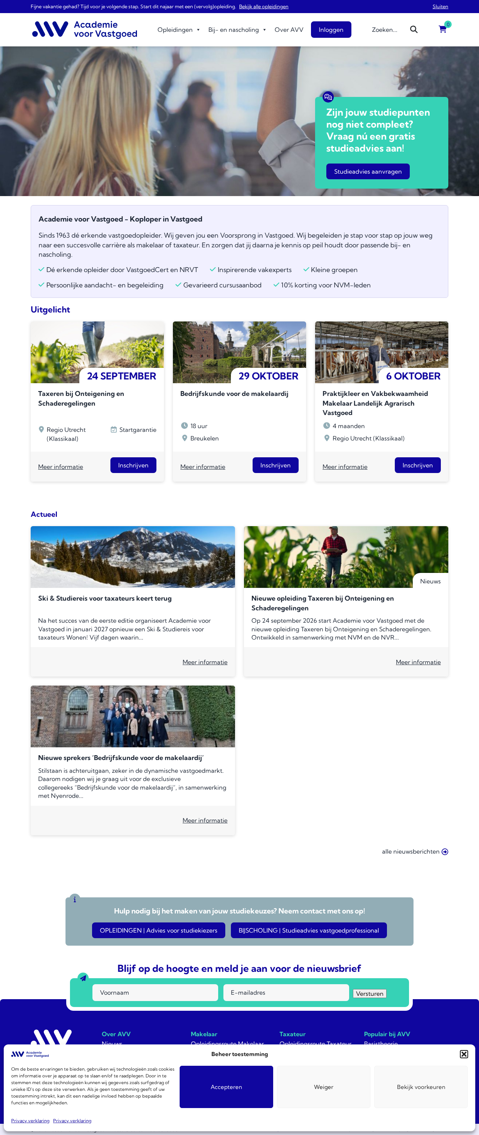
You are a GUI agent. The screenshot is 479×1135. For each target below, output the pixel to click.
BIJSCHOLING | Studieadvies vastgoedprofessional (309, 930)
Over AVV (289, 29)
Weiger (323, 1086)
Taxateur (293, 1034)
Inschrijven (133, 465)
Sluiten (440, 6)
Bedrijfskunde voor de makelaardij (234, 393)
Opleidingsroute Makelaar (227, 1043)
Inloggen (331, 29)
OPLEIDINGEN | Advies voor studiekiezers (158, 930)
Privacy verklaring (30, 1120)
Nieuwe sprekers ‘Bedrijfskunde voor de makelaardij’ (121, 758)
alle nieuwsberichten (411, 851)
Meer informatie (60, 466)
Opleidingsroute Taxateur (315, 1043)
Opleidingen (175, 29)
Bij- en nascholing (233, 29)
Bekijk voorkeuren (421, 1086)
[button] (464, 1054)
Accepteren (226, 1086)
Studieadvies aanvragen (368, 171)
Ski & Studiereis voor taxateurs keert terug (105, 598)
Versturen (370, 993)
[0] (443, 29)
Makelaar (204, 1034)
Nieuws (112, 1043)
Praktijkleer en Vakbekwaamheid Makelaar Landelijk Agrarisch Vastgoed (375, 403)
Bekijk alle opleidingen (264, 6)
